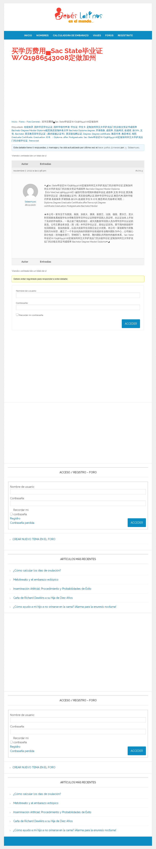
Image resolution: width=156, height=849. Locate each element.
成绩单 (109, 130)
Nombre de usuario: (26, 291)
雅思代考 (115, 134)
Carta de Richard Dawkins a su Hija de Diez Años (43, 597)
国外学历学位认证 (43, 127)
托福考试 (118, 130)
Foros (22, 121)
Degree (87, 134)
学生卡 (82, 127)
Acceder (131, 323)
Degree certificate (101, 134)
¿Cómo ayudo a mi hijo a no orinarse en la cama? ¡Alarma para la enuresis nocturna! (64, 606)
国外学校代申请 (62, 127)
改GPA (135, 130)
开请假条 (100, 130)
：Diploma (57, 137)
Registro (15, 518)
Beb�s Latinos (78, 15)
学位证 (74, 127)
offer (65, 137)
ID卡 (48, 137)
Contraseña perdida (22, 522)
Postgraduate (76, 137)
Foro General (33, 121)
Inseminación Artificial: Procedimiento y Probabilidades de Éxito (52, 588)
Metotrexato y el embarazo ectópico (35, 579)
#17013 (139, 170)
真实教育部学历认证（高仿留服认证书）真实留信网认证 (53, 134)
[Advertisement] (78, 90)
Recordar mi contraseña (31, 315)
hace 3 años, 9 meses (109, 147)
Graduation (39, 137)
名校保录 (28, 127)
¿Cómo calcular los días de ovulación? (37, 570)
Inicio (14, 121)
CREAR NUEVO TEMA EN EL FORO (34, 539)
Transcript (34, 140)
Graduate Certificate (22, 137)
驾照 (134, 134)
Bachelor (19, 134)
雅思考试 (126, 134)
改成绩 (127, 130)
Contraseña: (22, 303)
